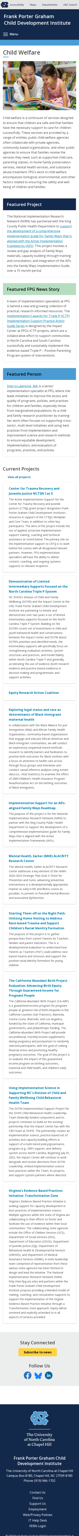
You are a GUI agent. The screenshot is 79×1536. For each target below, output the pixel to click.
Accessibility (17, 4)
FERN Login (37, 1526)
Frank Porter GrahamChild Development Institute (37, 19)
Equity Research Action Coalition (34, 693)
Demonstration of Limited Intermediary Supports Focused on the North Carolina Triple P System (38, 586)
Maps (33, 4)
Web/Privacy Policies (37, 1515)
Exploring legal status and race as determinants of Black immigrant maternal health (35, 715)
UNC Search (70, 4)
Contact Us (37, 1492)
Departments (50, 4)
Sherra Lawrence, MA (22, 386)
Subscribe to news (38, 1352)
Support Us (37, 1503)
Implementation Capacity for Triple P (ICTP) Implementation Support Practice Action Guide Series (38, 321)
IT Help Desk (37, 1520)
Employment (38, 1509)
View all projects (19, 477)
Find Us (37, 1498)
